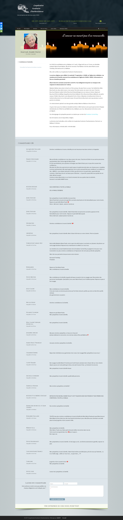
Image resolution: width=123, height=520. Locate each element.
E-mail (66, 484)
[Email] (1, 31)
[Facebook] (1, 23)
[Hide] (0, 33)
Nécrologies (27, 28)
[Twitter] (1, 28)
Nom (51, 484)
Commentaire (54, 488)
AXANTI (59, 518)
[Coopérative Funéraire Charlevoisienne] (30, 8)
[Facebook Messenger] (1, 26)
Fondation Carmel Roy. (92, 114)
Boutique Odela (63, 28)
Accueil (18, 28)
